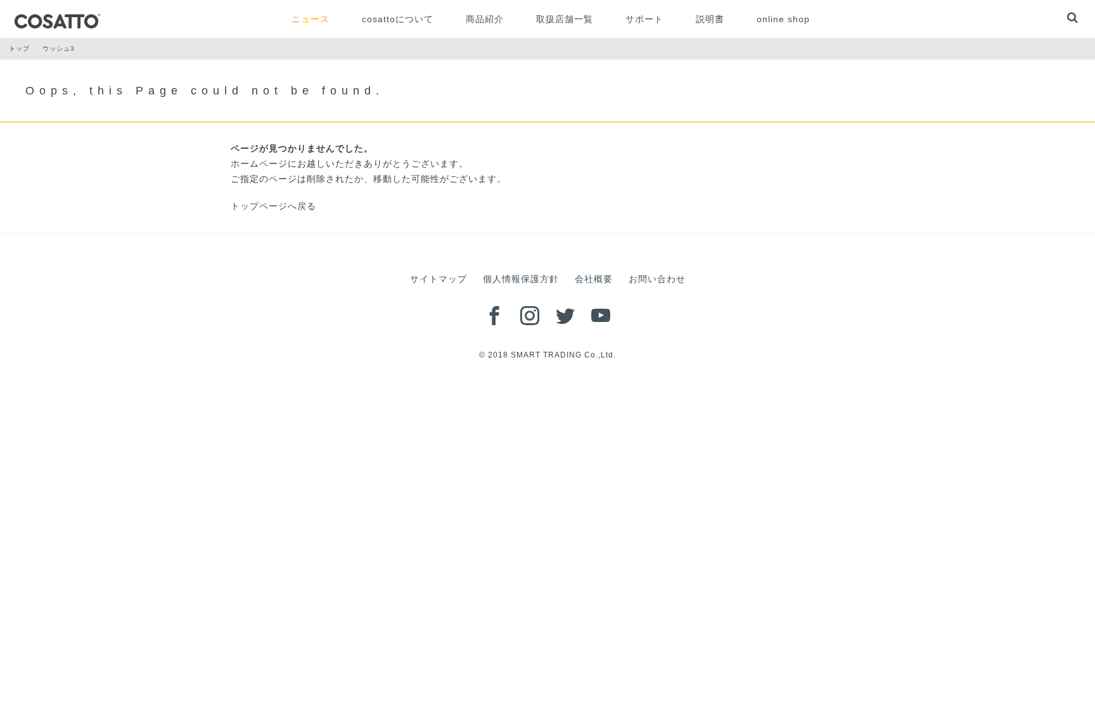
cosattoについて (397, 19)
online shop (783, 19)
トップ (19, 48)
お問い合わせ (657, 279)
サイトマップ (438, 279)
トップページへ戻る (273, 206)
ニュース (310, 19)
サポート (644, 19)
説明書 (710, 19)
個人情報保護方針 (521, 279)
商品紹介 (485, 19)
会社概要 (594, 279)
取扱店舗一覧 (564, 19)
